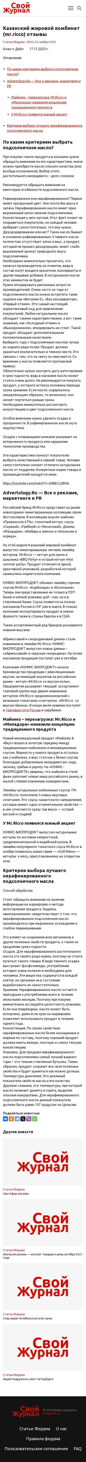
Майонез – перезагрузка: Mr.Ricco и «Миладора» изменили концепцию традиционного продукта (39, 102)
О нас (61, 1428)
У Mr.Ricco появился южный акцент (39, 114)
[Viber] (28, 1118)
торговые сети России (23, 710)
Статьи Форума (14, 42)
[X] (22, 1118)
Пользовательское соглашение (36, 1448)
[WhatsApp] (34, 1118)
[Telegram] (17, 1118)
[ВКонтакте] (5, 1118)
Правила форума (43, 1438)
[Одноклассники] (11, 1118)
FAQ (78, 1448)
